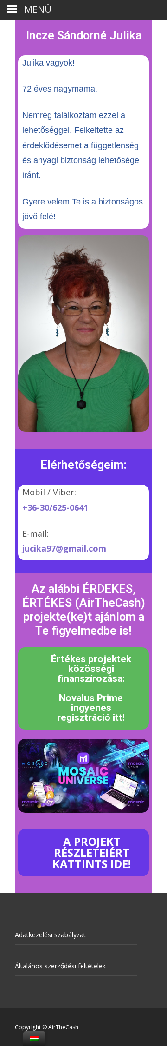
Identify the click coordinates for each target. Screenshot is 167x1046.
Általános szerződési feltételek (60, 965)
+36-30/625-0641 (55, 507)
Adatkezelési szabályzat (50, 934)
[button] (83, 688)
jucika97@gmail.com (64, 548)
